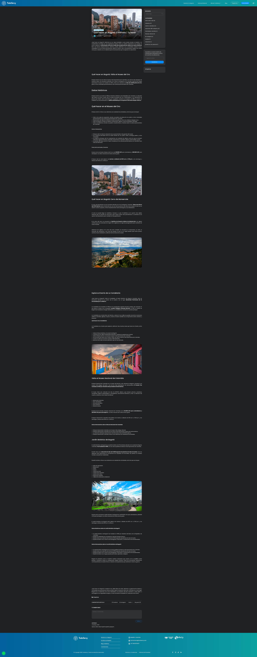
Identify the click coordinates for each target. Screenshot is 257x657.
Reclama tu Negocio (189, 3)
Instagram (123, 602)
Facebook (115, 602)
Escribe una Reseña (106, 640)
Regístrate (235, 3)
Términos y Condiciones (131, 652)
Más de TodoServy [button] (215, 3)
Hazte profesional (202, 3)
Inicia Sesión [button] (245, 3)
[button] (254, 3)
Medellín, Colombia (135, 637)
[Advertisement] (117, 63)
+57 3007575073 (135, 643)
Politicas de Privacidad (144, 652)
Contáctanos (104, 647)
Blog (226, 3)
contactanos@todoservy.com (138, 640)
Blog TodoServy (105, 643)
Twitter (130, 602)
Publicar (138, 621)
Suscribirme (154, 62)
